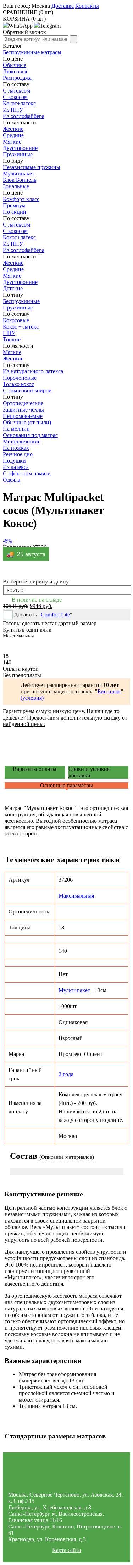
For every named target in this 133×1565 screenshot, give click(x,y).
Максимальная (76, 896)
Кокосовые (16, 320)
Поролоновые (20, 378)
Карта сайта (66, 1550)
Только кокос (18, 384)
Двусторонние (20, 148)
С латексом (16, 91)
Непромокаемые (23, 416)
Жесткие (13, 129)
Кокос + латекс (21, 327)
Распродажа (17, 78)
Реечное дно (18, 454)
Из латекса (16, 467)
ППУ (9, 333)
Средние (13, 135)
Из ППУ (13, 110)
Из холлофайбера (23, 116)
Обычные (14, 65)
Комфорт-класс (21, 199)
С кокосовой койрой (27, 390)
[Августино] (66, 1474)
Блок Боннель (19, 180)
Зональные (16, 186)
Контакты (87, 6)
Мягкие (12, 142)
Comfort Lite (55, 614)
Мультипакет (18, 174)
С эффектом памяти (27, 473)
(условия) (32, 698)
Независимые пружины (31, 167)
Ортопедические (23, 403)
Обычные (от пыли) (27, 422)
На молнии (16, 429)
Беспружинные (21, 301)
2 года (66, 1074)
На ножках (16, 448)
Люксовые (15, 71)
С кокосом (15, 97)
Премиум (14, 205)
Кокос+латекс (19, 103)
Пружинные (18, 307)
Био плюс (109, 691)
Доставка (62, 6)
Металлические (21, 441)
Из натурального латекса (33, 371)
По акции (14, 212)
